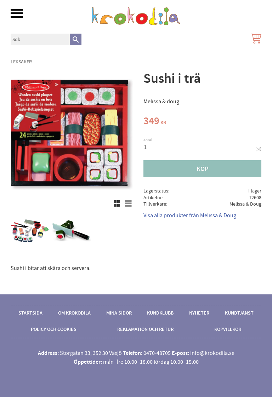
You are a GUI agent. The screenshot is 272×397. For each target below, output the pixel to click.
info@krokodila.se (212, 353)
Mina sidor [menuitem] (119, 313)
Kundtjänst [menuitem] (239, 313)
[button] (17, 13)
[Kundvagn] (254, 39)
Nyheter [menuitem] (199, 313)
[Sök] (75, 39)
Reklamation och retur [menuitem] (145, 329)
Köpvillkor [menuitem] (227, 329)
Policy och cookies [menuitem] (53, 329)
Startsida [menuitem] (30, 313)
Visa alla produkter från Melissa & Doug (189, 215)
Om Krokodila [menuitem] (74, 313)
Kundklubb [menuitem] (160, 313)
